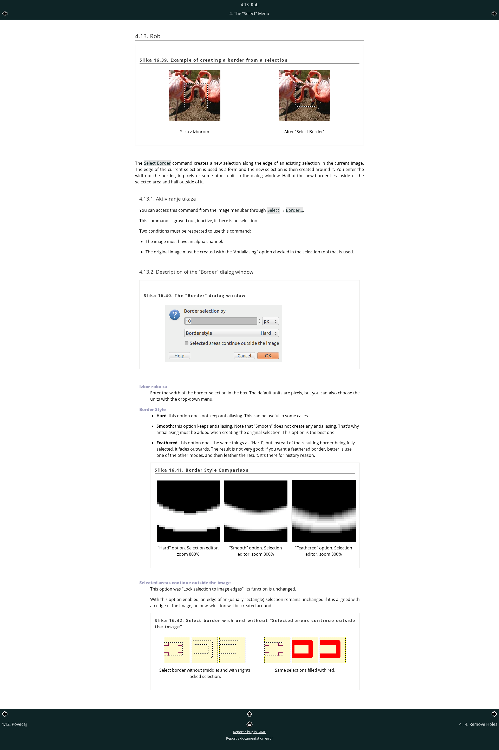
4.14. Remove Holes (478, 724)
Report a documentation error (249, 738)
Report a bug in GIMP (249, 731)
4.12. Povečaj (14, 724)
